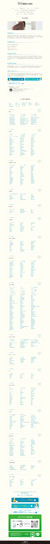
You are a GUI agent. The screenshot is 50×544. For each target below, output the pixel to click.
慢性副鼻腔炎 (33, 180)
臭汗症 (32, 394)
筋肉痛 (10, 480)
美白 (31, 402)
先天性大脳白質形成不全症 (34, 422)
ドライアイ (11, 135)
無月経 (10, 274)
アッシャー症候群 (12, 115)
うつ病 (21, 287)
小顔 (21, 395)
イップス (32, 438)
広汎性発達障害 (33, 416)
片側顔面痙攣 (33, 324)
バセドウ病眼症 (22, 135)
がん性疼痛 (11, 373)
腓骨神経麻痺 (33, 328)
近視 (21, 145)
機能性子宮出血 (12, 264)
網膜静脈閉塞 (11, 154)
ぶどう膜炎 (32, 135)
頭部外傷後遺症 (12, 468)
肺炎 (31, 211)
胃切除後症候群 (12, 224)
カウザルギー (11, 465)
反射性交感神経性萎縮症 (13, 469)
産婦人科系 (23, 104)
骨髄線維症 (32, 359)
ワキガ (21, 391)
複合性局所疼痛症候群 (23, 469)
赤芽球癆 (32, 360)
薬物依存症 (32, 212)
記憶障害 (11, 299)
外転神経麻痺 (11, 139)
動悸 (31, 198)
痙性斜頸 (32, 327)
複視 (10, 153)
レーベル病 (32, 136)
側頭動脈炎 (32, 197)
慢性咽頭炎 (32, 179)
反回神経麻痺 (33, 323)
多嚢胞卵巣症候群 (33, 269)
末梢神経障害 (11, 326)
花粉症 (10, 168)
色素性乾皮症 (33, 123)
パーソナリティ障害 (23, 415)
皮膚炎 (32, 401)
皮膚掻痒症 (21, 402)
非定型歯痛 (11, 178)
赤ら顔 (21, 396)
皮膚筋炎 (11, 402)
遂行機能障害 (22, 467)
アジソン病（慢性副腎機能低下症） (25, 339)
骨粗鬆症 (11, 446)
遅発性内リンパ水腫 (34, 124)
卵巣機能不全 (11, 275)
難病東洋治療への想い (22, 8)
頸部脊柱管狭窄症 (22, 455)
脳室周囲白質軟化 (22, 425)
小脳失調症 (32, 308)
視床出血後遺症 (22, 306)
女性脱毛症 (11, 395)
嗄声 (10, 184)
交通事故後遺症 (11, 106)
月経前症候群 (11, 265)
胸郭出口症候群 (12, 443)
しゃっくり (21, 289)
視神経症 (11, 148)
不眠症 (21, 324)
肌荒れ (10, 401)
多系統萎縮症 (22, 315)
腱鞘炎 (32, 454)
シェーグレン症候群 (34, 134)
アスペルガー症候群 (12, 414)
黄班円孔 (11, 138)
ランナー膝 (21, 479)
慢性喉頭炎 (11, 180)
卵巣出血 (21, 275)
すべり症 (21, 439)
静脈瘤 (21, 197)
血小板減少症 (22, 358)
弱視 (31, 148)
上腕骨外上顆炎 (12, 481)
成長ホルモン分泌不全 (13, 422)
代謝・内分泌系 (37, 104)
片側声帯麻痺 (22, 179)
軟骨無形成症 (11, 425)
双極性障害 (11, 315)
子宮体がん (32, 374)
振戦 (21, 309)
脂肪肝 (21, 225)
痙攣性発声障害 (12, 328)
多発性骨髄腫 (22, 361)
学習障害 (11, 416)
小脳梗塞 (21, 308)
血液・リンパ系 (11, 105)
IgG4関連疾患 (11, 114)
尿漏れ (21, 247)
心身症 (10, 309)
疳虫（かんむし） (33, 427)
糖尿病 (10, 345)
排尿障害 (11, 323)
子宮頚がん (21, 374)
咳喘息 (10, 210)
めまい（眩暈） (12, 295)
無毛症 (21, 274)
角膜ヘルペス (22, 139)
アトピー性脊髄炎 (22, 115)
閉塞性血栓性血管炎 (23, 199)
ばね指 (32, 439)
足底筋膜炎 (21, 481)
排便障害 (21, 323)
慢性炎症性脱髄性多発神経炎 (24, 326)
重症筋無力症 (11, 308)
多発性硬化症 (11, 316)
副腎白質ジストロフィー (34, 346)
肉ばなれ (32, 482)
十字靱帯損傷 (33, 480)
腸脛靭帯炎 (11, 482)
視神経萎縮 (21, 147)
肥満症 (10, 346)
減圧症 (32, 304)
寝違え (32, 448)
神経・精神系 (30, 104)
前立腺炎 (21, 245)
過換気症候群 (22, 209)
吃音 (10, 169)
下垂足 (21, 296)
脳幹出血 (11, 319)
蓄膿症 (32, 175)
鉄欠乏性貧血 (33, 361)
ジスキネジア (22, 288)
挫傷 (21, 480)
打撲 (31, 481)
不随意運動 (11, 324)
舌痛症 (10, 175)
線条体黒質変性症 (22, 314)
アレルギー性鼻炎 (12, 165)
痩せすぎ (21, 423)
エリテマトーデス (12, 222)
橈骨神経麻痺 (22, 327)
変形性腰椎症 (22, 453)
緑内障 (21, 155)
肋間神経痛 (11, 327)
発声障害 (32, 177)
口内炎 (21, 170)
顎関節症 (21, 168)
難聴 (21, 177)
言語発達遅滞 (22, 416)
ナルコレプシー (12, 290)
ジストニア (32, 288)
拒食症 (21, 300)
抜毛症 (10, 426)
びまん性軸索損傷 (22, 465)
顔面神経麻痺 (22, 298)
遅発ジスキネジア (12, 317)
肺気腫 (10, 212)
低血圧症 (21, 198)
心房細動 (11, 197)
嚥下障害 (21, 184)
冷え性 (32, 276)
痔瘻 (10, 226)
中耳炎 (10, 176)
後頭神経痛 (11, 305)
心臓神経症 (32, 196)
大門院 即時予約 (37, 8)
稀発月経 (21, 264)
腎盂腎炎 (11, 245)
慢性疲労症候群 (22, 347)
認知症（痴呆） (22, 318)
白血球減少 (11, 362)
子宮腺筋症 (32, 266)
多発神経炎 (32, 315)
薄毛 (31, 400)
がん (16, 105)
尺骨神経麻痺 (11, 447)
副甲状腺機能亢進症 (23, 346)
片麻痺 (21, 325)
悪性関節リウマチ (12, 117)
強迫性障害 (32, 300)
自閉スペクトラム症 (34, 417)
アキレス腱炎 (11, 438)
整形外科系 (36, 105)
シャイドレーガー (12, 289)
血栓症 (10, 359)
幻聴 (21, 304)
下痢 (31, 224)
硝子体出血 (11, 149)
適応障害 (32, 424)
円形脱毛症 (32, 391)
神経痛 (32, 309)
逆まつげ (32, 144)
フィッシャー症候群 (23, 165)
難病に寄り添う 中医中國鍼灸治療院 (25, 495)
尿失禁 (10, 247)
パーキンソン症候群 (34, 290)
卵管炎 (32, 274)
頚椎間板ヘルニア (22, 443)
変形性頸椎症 (11, 454)
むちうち (32, 465)
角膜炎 (32, 139)
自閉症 (21, 417)
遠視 (10, 137)
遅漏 (21, 246)
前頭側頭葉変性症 (22, 124)
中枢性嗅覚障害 (22, 176)
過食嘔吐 (11, 297)
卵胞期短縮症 (11, 276)
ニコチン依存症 (12, 211)
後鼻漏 (10, 170)
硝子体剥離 (21, 149)
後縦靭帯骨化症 (33, 444)
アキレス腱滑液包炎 (23, 438)
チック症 (32, 414)
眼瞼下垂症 (11, 144)
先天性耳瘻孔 (22, 175)
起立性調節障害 (22, 299)
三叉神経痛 (11, 306)
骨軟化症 (32, 446)
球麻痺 (21, 169)
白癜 (21, 400)
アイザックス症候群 (34, 114)
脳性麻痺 (32, 425)
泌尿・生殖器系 (18, 104)
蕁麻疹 (32, 404)
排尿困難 (32, 247)
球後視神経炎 (22, 144)
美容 (10, 403)
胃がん (32, 373)
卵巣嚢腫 (32, 275)
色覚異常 (32, 149)
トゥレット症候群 (12, 415)
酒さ (21, 394)
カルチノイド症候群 (34, 339)
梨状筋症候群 (22, 454)
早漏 (10, 246)
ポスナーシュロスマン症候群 (14, 136)
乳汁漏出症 (32, 345)
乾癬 (10, 392)
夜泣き (10, 427)
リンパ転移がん (22, 373)
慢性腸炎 (32, 230)
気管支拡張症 (22, 210)
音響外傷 (32, 167)
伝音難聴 (32, 176)
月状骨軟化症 (33, 443)
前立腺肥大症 (33, 245)
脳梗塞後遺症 (33, 319)
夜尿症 (21, 427)
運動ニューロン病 (33, 295)
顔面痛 (32, 298)
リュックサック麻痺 (34, 479)
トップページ (12, 8)
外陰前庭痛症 (11, 243)
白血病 (21, 362)
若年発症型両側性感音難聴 (24, 123)
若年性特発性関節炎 (12, 123)
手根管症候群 (22, 447)
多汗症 (32, 396)
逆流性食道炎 (11, 225)
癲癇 (21, 328)
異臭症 (21, 166)
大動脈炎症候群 (12, 198)
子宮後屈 (21, 266)
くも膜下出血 (11, 288)
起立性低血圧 (33, 299)
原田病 (10, 146)
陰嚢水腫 (21, 242)
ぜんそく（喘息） (12, 209)
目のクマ (11, 404)
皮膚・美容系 (24, 105)
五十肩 (21, 444)
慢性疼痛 (32, 326)
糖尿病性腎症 (33, 246)
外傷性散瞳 (32, 138)
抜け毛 (21, 401)
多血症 (10, 361)
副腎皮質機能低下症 (12, 347)
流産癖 (21, 276)
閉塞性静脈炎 (33, 199)
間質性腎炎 (32, 243)
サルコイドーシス (33, 116)
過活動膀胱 (32, 242)
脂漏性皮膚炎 (33, 393)
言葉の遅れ (21, 414)
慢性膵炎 (11, 231)
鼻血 (21, 178)
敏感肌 (21, 403)
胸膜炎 (32, 210)
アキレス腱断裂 (12, 479)
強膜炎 (10, 145)
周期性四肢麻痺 (12, 448)
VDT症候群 (11, 134)
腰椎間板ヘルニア (22, 445)
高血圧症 (11, 196)
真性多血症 (21, 360)
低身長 (21, 424)
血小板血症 (11, 358)
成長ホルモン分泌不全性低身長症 (25, 422)
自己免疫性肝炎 (22, 226)
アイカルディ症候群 (23, 114)
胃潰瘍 (21, 224)
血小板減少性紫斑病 (34, 358)
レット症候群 (33, 415)
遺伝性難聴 (11, 167)
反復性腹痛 (21, 426)
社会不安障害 (33, 307)
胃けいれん (11, 223)
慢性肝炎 (21, 230)
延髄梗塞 (11, 296)
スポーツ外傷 (17, 106)
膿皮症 (10, 400)
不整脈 (10, 199)
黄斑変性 (32, 137)
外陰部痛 (21, 243)
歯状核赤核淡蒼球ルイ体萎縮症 (35, 306)
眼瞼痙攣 (11, 298)
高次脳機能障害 (12, 467)
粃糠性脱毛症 (22, 404)
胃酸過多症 (32, 223)
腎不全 (32, 244)
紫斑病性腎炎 (22, 122)
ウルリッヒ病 (22, 116)
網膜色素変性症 (33, 153)
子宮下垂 (32, 265)
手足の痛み (32, 447)
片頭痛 (10, 325)
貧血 (31, 362)
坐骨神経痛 (32, 305)
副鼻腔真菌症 (11, 179)
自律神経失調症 (12, 307)
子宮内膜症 (21, 267)
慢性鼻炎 (21, 180)
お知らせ (28, 8)
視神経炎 (32, 147)
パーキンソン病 (22, 290)
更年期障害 (21, 265)
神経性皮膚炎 (33, 395)
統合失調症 (21, 317)
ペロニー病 (11, 242)
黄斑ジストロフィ (22, 137)
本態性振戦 (32, 325)
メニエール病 (11, 166)
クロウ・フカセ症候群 (23, 340)
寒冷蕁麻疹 (21, 392)
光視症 (32, 146)
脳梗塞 (21, 319)
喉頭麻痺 (32, 170)
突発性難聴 (11, 177)
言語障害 (32, 169)
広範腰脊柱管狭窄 (12, 445)
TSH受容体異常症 (12, 339)
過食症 (32, 296)
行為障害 (11, 417)
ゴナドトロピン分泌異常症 (34, 340)
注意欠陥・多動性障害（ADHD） (35, 423)
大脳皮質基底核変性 (34, 316)
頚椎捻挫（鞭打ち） (23, 466)
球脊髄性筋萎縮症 (12, 300)
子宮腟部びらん (12, 268)
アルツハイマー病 (12, 287)
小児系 (29, 105)
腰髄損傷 (21, 305)
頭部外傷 (32, 467)
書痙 (21, 448)
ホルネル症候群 (22, 136)
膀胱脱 (10, 277)
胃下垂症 (21, 223)
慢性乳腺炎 (32, 273)
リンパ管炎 (11, 357)
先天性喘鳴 (11, 423)
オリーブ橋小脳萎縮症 (34, 287)
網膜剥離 (32, 154)
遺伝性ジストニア (22, 117)
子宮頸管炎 (21, 268)
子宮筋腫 (11, 266)
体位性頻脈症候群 (22, 316)
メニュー (17, 8)
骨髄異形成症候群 (22, 359)
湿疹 (10, 394)
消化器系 (10, 104)
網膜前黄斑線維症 (22, 154)
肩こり (10, 444)
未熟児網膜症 (22, 153)
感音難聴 (32, 168)
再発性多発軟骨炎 (12, 122)
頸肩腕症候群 (11, 455)
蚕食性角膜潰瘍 (12, 147)
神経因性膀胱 (22, 244)
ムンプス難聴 (33, 165)
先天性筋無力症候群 (12, 124)
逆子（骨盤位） (33, 264)
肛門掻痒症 (21, 231)
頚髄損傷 (11, 466)
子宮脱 (10, 267)
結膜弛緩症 (32, 145)
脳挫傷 (21, 468)
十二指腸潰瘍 (33, 226)
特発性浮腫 (21, 345)
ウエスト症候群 (12, 116)
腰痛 (31, 445)
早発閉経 (21, 269)
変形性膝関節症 (33, 453)
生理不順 (11, 269)
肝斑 (31, 392)
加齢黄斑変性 (22, 138)
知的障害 (11, 424)
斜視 (21, 148)
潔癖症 (10, 304)
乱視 (10, 155)
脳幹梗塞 (32, 318)
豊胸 (31, 403)
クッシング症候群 (12, 340)
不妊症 (21, 273)
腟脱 (21, 277)
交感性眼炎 (21, 146)
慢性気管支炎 (22, 212)
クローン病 (21, 222)
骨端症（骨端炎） (22, 446)
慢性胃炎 (11, 230)
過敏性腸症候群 (22, 297)
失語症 (21, 307)
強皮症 (21, 393)
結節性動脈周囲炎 (33, 357)
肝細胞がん (11, 374)
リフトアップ (11, 391)
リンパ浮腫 (21, 357)
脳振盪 (32, 468)
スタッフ (32, 8)
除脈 (21, 196)
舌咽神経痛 (11, 314)
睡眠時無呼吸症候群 (23, 211)
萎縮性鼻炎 (32, 166)
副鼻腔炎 (32, 178)
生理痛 (32, 268)
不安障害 (32, 426)
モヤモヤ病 (21, 295)
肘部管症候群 (11, 453)
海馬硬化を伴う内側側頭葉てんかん (36, 117)
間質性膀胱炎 (11, 244)
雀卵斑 (10, 396)
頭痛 (31, 317)
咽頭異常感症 (22, 167)
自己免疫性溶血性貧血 (34, 122)
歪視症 (32, 155)
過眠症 (32, 297)
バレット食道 (33, 222)
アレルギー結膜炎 (22, 134)
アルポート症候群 (33, 115)
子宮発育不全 (33, 267)
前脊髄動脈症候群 (33, 314)
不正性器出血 (11, 273)
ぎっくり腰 (11, 439)
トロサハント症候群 (34, 289)
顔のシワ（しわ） (12, 393)
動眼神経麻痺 (11, 318)
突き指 (21, 482)
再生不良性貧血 (12, 360)
